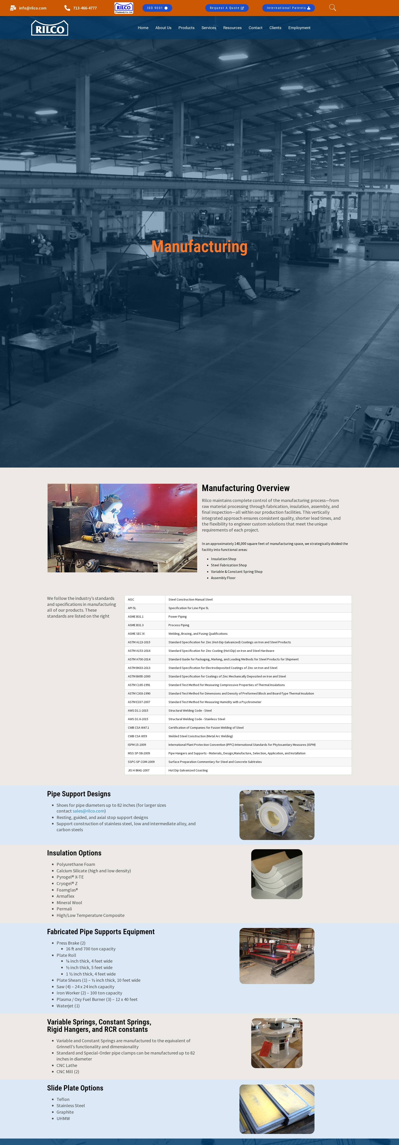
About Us (163, 27)
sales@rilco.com (88, 811)
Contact (256, 27)
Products (186, 27)
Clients (275, 27)
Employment (299, 27)
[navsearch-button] (334, 8)
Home (143, 27)
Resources (232, 27)
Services (209, 27)
